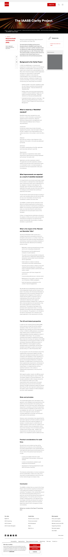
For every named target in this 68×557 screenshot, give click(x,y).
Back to (11, 39)
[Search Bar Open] (58, 4)
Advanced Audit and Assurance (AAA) (31, 30)
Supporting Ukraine (56, 526)
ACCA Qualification (56, 521)
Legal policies (21, 541)
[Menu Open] (62, 4)
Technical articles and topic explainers (49, 30)
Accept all (35, 545)
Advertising (42, 541)
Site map (49, 541)
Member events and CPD (57, 523)
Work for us (30, 528)
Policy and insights (56, 518)
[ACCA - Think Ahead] (7, 6)
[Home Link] (60, 535)
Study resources (17, 30)
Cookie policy (11, 551)
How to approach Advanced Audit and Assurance (10, 47)
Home (6, 30)
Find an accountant (32, 521)
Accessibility (14, 541)
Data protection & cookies (32, 541)
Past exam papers (56, 528)
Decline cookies (35, 548)
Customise (35, 551)
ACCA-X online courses (33, 518)
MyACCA (7, 518)
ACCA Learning (8, 521)
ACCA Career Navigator (10, 526)
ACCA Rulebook (32, 523)
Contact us (54, 541)
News (29, 526)
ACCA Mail (54, 530)
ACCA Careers (8, 523)
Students (11, 30)
